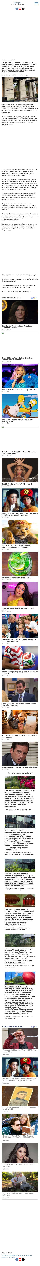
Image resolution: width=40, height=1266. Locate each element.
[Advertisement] (20, 34)
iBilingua (17, 3)
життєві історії (24, 75)
